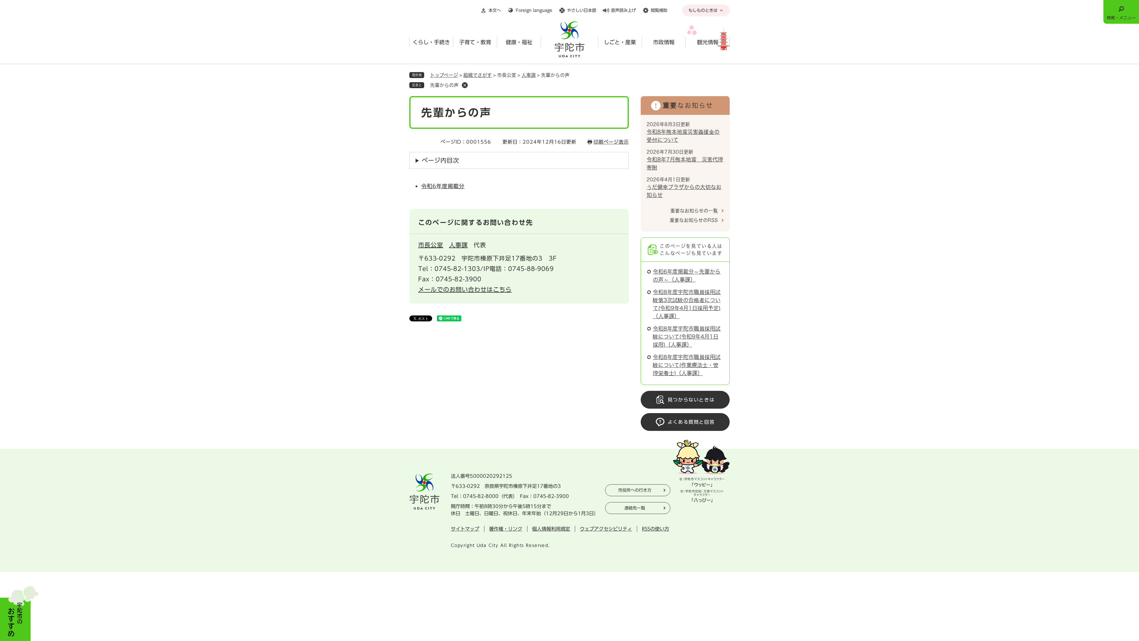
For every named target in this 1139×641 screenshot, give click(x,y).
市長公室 (430, 245)
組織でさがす (477, 75)
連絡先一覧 (634, 508)
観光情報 (707, 42)
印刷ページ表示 (611, 141)
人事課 (528, 75)
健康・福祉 (519, 42)
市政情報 (664, 42)
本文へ (495, 10)
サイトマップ (465, 528)
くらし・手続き (431, 42)
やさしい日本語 (581, 10)
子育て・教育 (475, 42)
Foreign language (534, 10)
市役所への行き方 (634, 490)
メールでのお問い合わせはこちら (465, 289)
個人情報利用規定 (551, 528)
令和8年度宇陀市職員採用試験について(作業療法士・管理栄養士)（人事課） (686, 365)
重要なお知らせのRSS (694, 220)
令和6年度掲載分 (442, 186)
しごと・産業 (620, 42)
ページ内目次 (440, 160)
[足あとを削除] (464, 85)
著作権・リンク (505, 528)
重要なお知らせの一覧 (694, 210)
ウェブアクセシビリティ (606, 528)
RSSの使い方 (655, 528)
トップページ (444, 75)
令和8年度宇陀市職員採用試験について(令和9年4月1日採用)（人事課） (686, 336)
